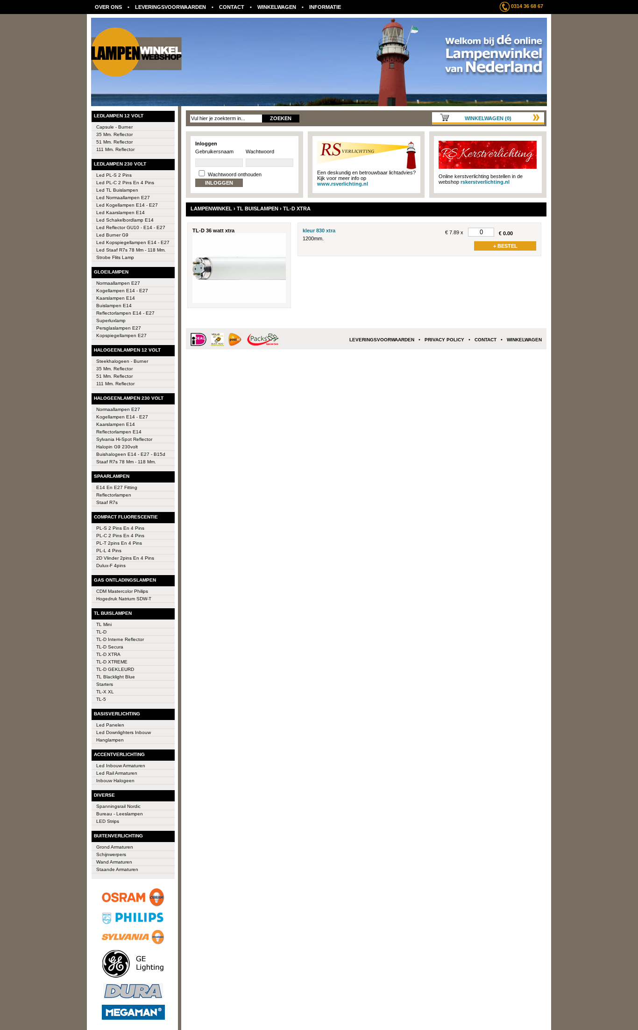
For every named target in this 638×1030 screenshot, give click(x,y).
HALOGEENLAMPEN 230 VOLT (128, 398)
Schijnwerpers (111, 854)
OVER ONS (108, 7)
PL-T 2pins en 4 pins (119, 543)
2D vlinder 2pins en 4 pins (125, 558)
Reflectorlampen (113, 494)
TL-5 (101, 699)
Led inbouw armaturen (120, 765)
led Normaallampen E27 (123, 197)
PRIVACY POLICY (444, 339)
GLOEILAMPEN (111, 271)
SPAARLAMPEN (111, 476)
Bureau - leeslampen (119, 813)
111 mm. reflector (115, 149)
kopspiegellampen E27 (121, 335)
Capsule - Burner (114, 127)
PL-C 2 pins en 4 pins (120, 535)
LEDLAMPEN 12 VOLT (118, 115)
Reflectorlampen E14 (119, 431)
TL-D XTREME (112, 661)
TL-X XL (105, 691)
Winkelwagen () (488, 118)
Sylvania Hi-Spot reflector (124, 439)
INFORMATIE (325, 7)
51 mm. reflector (114, 376)
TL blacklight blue (115, 676)
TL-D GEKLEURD (115, 669)
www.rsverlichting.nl (342, 184)
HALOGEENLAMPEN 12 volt (127, 350)
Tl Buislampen (113, 613)
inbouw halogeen (115, 780)
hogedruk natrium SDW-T (123, 598)
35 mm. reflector (114, 368)
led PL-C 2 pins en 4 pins (125, 182)
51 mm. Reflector (114, 141)
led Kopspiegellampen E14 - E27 (133, 242)
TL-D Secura (109, 646)
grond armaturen (114, 847)
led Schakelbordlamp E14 (125, 220)
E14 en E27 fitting (116, 487)
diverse (104, 795)
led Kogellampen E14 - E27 (127, 205)
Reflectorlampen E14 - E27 (125, 313)
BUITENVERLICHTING (118, 835)
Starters (104, 684)
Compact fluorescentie (126, 516)
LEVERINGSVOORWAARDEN (170, 7)
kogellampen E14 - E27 (122, 290)
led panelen (110, 724)
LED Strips (107, 821)
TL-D (101, 631)
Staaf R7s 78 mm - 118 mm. (126, 461)
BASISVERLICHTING (117, 713)
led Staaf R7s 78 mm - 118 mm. (131, 249)
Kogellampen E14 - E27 (122, 416)
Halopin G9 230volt (117, 446)
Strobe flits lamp (115, 257)
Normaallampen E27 (118, 283)
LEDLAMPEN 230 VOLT (120, 163)
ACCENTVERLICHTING (119, 754)
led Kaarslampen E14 (120, 212)
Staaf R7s (107, 502)
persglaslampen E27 (118, 328)
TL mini (104, 624)
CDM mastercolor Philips (122, 591)
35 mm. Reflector (114, 134)
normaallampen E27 (118, 409)
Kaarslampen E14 (115, 298)
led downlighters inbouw (123, 732)
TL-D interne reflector (120, 639)
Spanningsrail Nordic (118, 806)
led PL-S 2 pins (114, 175)
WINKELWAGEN (276, 7)
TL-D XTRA (108, 654)
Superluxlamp (111, 320)
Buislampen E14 (114, 305)
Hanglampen (110, 739)
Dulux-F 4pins (111, 565)
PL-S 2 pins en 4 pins (120, 528)
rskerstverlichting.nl (485, 182)
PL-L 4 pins (108, 550)
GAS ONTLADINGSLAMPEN (125, 580)
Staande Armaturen (117, 869)
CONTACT (231, 7)
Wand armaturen (114, 861)
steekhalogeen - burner (122, 361)
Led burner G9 (112, 235)
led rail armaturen (116, 773)
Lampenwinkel (211, 208)
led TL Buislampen (117, 190)
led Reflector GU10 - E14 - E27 (130, 227)
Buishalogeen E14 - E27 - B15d (130, 454)
